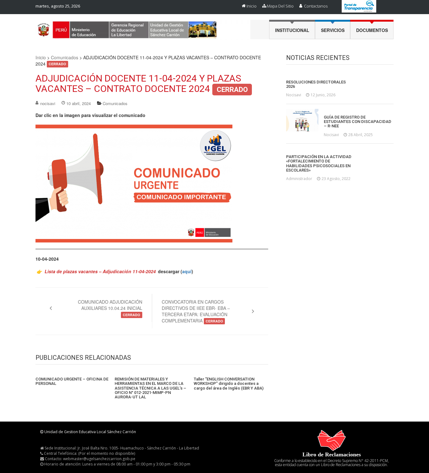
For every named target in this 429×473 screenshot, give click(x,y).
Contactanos (316, 6)
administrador (299, 178)
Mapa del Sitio (280, 6)
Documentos (372, 30)
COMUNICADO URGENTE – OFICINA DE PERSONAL (71, 381)
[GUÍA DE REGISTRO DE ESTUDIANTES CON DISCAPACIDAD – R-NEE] (302, 120)
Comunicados (64, 57)
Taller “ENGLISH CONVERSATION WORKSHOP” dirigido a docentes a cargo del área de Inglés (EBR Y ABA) (228, 384)
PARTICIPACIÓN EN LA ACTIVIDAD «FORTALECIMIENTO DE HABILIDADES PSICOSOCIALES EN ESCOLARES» (318, 164)
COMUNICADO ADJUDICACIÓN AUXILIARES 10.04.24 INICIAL (110, 308)
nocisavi (47, 103)
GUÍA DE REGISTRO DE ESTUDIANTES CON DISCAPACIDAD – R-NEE (357, 122)
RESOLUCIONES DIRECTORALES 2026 (316, 84)
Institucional (292, 30)
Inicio (252, 6)
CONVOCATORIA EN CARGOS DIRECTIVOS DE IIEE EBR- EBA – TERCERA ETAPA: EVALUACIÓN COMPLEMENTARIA (196, 311)
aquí (187, 271)
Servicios (333, 30)
